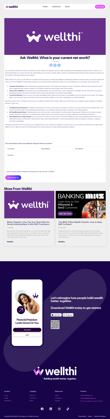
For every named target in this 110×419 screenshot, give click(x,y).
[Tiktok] (68, 409)
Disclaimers (58, 398)
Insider (45, 6)
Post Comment (12, 177)
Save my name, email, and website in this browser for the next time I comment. (30, 171)
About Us (32, 395)
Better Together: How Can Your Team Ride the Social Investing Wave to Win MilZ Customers (28, 223)
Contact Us (33, 398)
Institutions (56, 6)
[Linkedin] (50, 409)
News (31, 400)
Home (6, 395)
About (67, 6)
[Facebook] (42, 409)
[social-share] (51, 65)
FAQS (57, 395)
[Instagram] (59, 409)
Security (57, 400)
